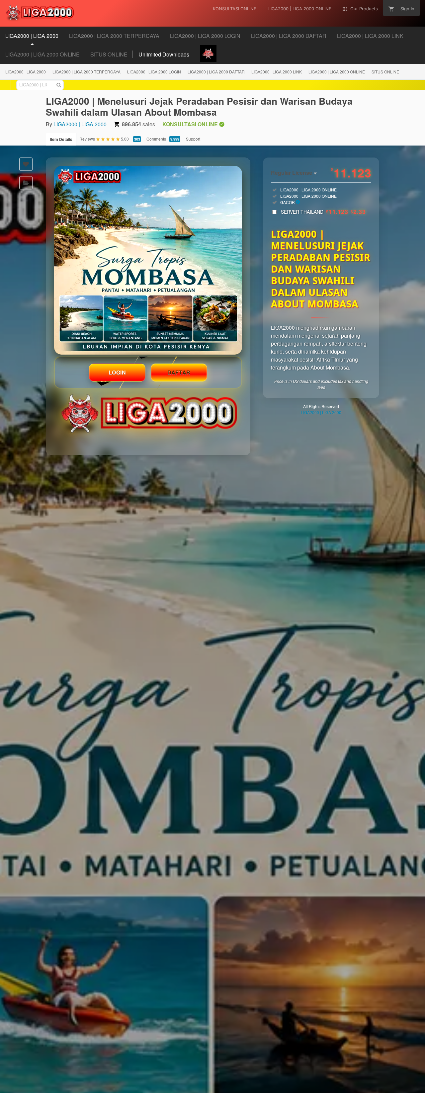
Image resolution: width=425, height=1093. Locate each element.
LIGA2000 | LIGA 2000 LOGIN (154, 71)
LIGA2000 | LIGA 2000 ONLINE (336, 71)
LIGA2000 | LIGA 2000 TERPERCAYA (86, 71)
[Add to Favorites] (26, 164)
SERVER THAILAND (323, 212)
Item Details (61, 139)
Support (193, 139)
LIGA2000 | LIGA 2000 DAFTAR (216, 71)
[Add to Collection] (26, 182)
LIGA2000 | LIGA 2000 (25, 71)
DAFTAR (179, 372)
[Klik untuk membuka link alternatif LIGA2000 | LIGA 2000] (148, 260)
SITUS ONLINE (385, 71)
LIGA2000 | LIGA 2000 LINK (276, 71)
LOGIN (117, 372)
